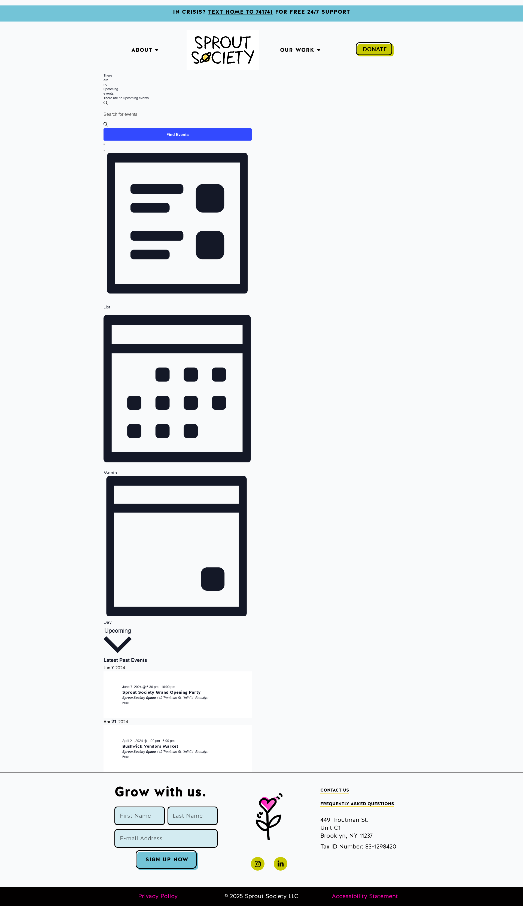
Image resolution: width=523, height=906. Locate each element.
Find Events (177, 134)
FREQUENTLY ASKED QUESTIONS (357, 804)
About (141, 50)
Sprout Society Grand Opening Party (161, 692)
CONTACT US (334, 790)
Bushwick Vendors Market (150, 746)
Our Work (297, 50)
